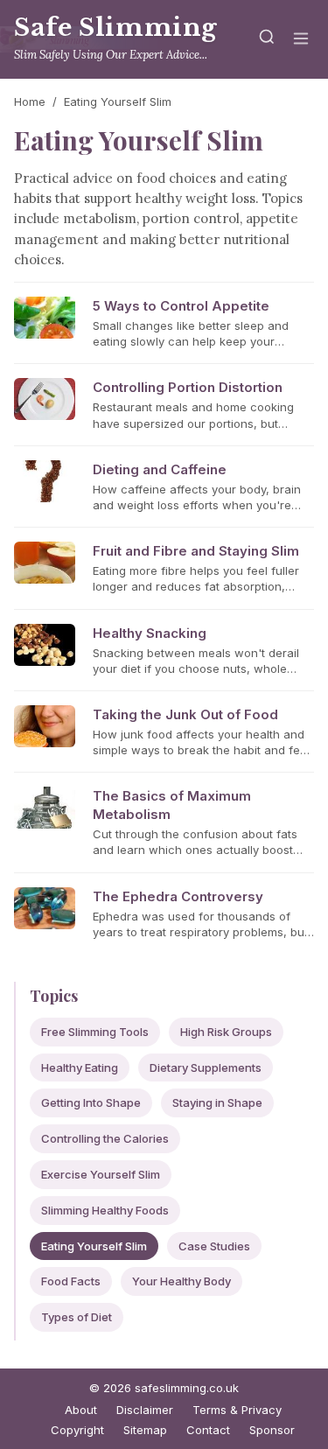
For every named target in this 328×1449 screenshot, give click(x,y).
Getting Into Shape (91, 1103)
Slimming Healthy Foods (105, 1210)
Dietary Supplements (206, 1067)
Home (29, 101)
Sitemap (145, 1430)
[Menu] (301, 39)
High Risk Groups (226, 1032)
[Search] (267, 39)
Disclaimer (144, 1410)
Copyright (77, 1430)
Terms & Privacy (237, 1410)
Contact (208, 1430)
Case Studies (214, 1246)
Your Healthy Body (181, 1281)
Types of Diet (76, 1317)
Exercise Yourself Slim (100, 1174)
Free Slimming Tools (95, 1032)
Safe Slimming (116, 27)
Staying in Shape (217, 1103)
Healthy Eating (79, 1067)
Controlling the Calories (105, 1138)
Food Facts (71, 1281)
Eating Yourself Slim (94, 1246)
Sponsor (272, 1430)
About (81, 1410)
